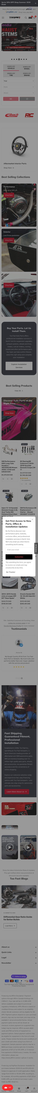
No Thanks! (10, 572)
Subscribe (19, 557)
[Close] (32, 520)
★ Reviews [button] (36, 548)
